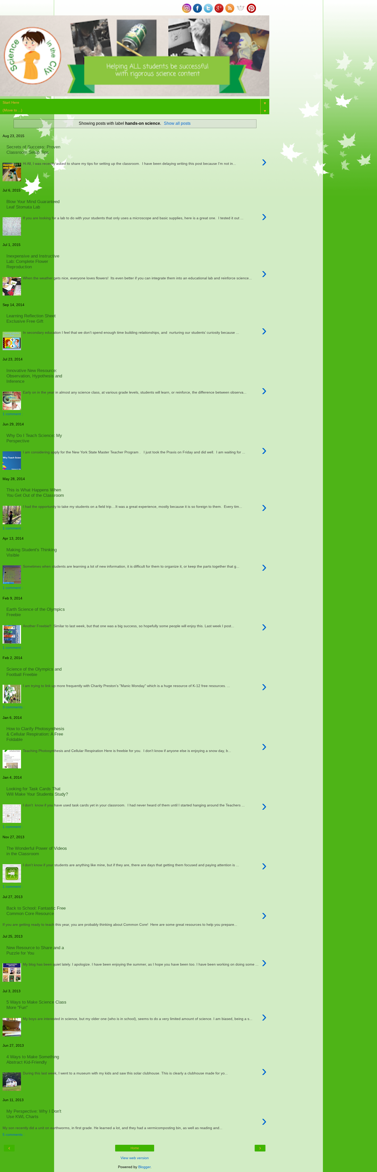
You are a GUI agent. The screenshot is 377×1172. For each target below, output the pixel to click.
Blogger (144, 1167)
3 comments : (14, 707)
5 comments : (14, 1134)
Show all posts (177, 123)
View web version (135, 1158)
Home (135, 1148)
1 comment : (13, 414)
